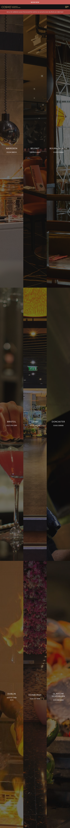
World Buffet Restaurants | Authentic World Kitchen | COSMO (11, 7)
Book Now (35, 2)
